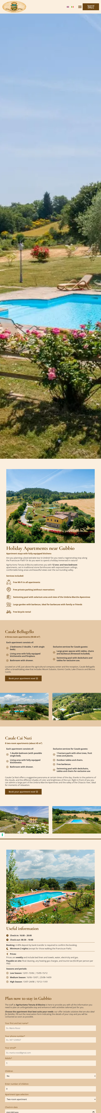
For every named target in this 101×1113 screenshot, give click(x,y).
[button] (80, 7)
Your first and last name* (16, 1023)
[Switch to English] (68, 7)
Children (9, 1071)
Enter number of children (17, 1084)
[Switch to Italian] (72, 7)
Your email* (10, 1048)
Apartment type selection (17, 1094)
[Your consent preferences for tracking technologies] (2, 834)
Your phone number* (15, 1036)
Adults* (8, 1058)
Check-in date (11, 1107)
